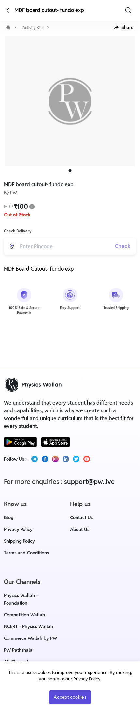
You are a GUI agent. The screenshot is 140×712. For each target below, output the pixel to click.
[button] (124, 27)
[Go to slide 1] (70, 170)
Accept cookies (70, 697)
